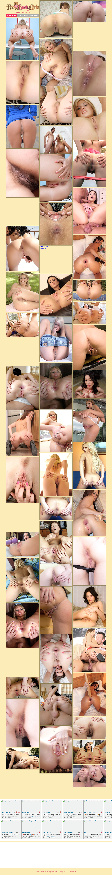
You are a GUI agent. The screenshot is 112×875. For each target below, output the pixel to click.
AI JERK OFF (22, 15)
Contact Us (72, 871)
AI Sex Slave (11, 15)
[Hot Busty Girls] (22, 6)
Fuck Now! (33, 15)
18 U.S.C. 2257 (56, 871)
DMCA (65, 871)
